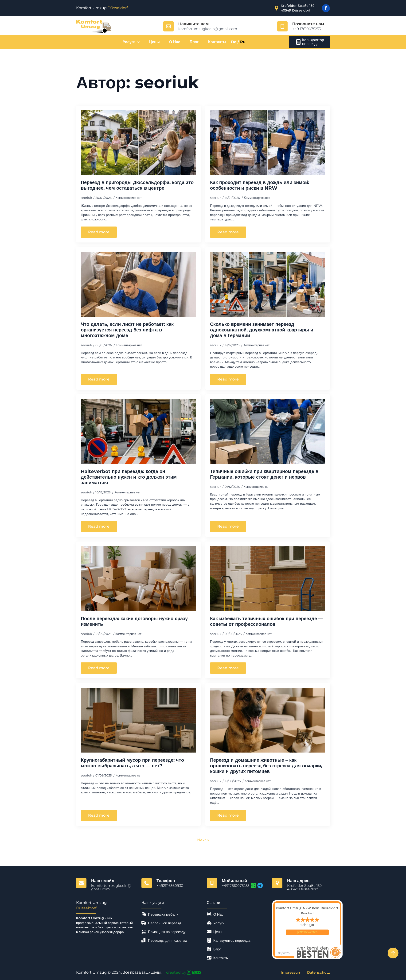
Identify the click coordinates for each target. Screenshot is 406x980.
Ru (243, 42)
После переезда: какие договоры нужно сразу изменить (134, 621)
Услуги (129, 42)
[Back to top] (393, 953)
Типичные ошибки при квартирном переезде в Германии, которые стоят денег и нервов (264, 474)
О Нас (174, 42)
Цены (154, 42)
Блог (194, 42)
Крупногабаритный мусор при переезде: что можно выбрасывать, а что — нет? (132, 763)
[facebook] (326, 8)
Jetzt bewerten (307, 932)
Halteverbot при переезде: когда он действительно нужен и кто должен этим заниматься (129, 477)
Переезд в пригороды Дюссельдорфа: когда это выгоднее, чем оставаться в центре (137, 185)
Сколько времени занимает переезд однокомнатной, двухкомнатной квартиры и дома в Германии (261, 329)
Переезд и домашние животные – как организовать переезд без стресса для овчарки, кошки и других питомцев (266, 765)
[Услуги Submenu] (140, 42)
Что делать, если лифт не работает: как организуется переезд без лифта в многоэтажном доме (127, 329)
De (233, 42)
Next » (203, 840)
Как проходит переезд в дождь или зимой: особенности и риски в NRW (259, 185)
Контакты (217, 42)
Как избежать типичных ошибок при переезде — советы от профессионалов (266, 621)
